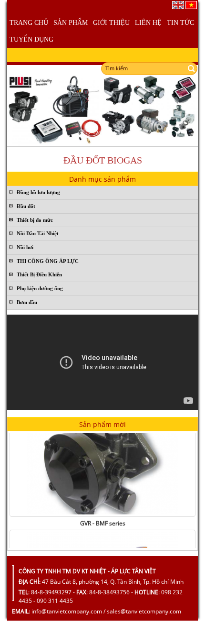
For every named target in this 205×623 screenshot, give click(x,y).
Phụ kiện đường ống (40, 288)
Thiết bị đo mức (35, 220)
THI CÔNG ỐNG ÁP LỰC (48, 261)
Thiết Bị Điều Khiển (39, 274)
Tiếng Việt (191, 5)
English (178, 5)
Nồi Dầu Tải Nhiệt (38, 233)
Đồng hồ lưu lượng (38, 192)
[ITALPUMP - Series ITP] (102, 463)
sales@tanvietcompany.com (144, 611)
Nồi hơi (25, 247)
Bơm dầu (27, 302)
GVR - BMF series (102, 520)
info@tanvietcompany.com (66, 611)
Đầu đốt (26, 206)
